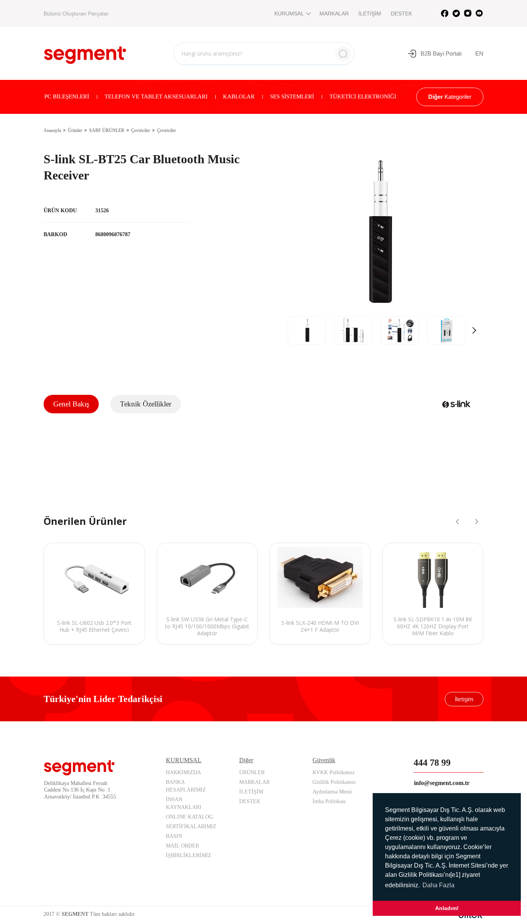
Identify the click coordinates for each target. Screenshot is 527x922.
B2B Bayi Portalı (441, 53)
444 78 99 (432, 763)
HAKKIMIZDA (183, 772)
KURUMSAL (289, 13)
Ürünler (75, 130)
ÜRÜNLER (252, 772)
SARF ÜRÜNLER (106, 130)
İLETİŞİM (369, 13)
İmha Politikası (329, 801)
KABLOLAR (239, 96)
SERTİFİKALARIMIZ (191, 826)
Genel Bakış (71, 404)
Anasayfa (52, 130)
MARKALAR (334, 13)
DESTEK (401, 13)
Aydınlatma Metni (332, 792)
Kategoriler (449, 96)
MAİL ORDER (182, 846)
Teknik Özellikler (145, 404)
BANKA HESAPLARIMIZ (186, 786)
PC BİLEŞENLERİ (66, 96)
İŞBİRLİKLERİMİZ (188, 855)
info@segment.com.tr (442, 783)
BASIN (174, 836)
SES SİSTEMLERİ (292, 96)
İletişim (464, 699)
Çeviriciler (140, 130)
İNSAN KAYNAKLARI (183, 803)
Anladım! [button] (447, 908)
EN (479, 53)
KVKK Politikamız (333, 772)
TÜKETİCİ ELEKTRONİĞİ (362, 96)
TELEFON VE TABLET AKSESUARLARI (156, 96)
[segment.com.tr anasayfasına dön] (85, 52)
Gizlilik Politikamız (334, 782)
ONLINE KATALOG (189, 817)
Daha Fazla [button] (438, 885)
